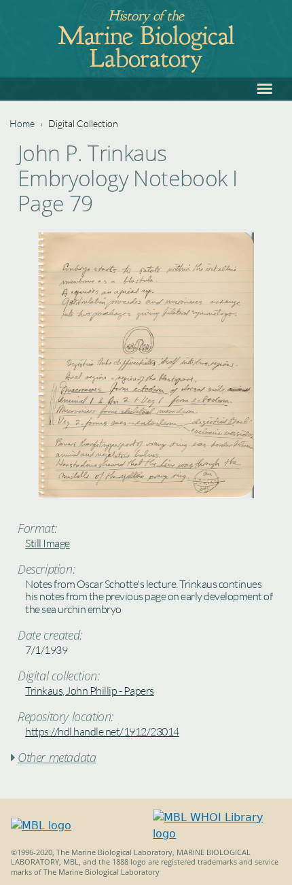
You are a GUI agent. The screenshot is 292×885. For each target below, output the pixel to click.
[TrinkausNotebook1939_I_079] (146, 494)
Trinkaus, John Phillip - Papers (89, 690)
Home (22, 123)
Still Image (47, 543)
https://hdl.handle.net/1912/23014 (102, 731)
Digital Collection (83, 123)
